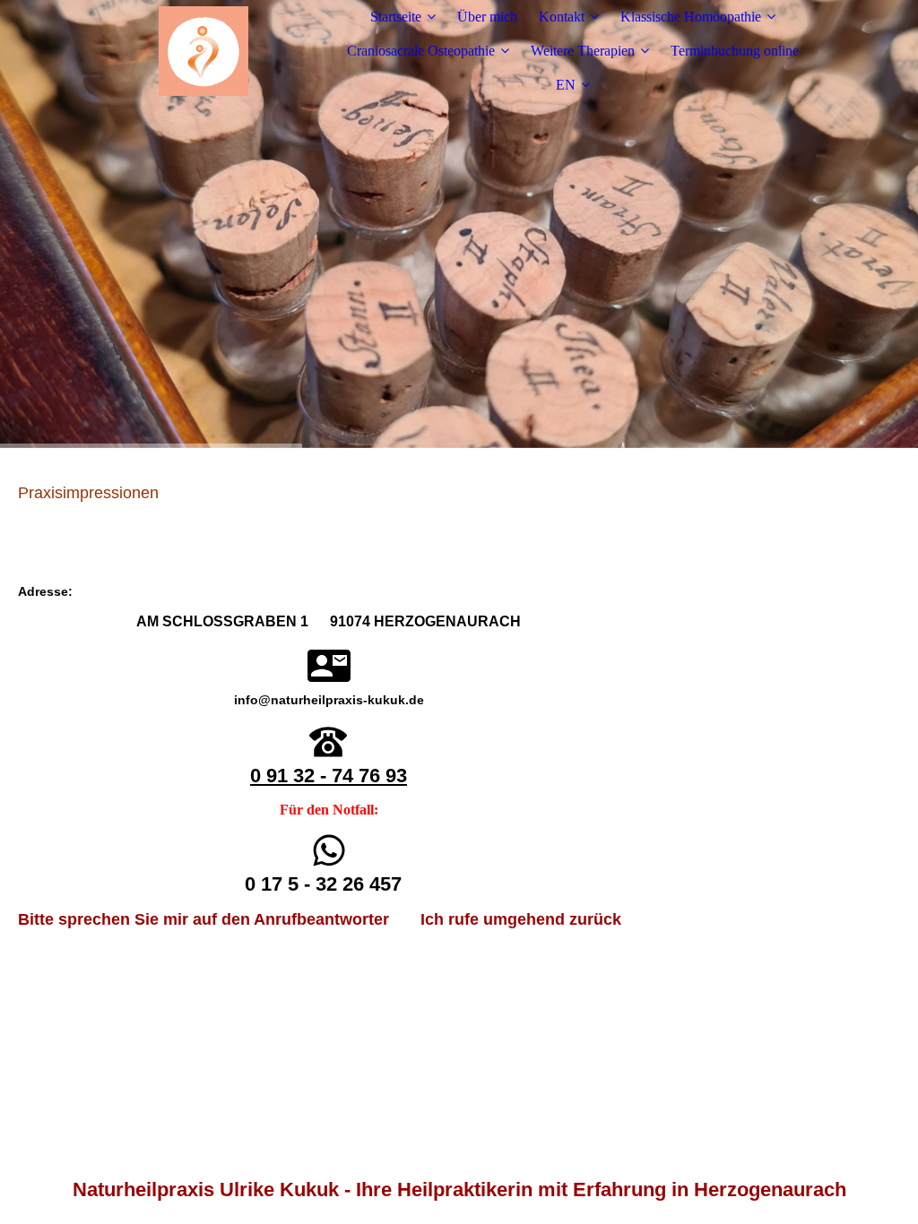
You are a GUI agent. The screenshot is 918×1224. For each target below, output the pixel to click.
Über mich (487, 16)
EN (566, 84)
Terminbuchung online (735, 50)
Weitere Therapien (583, 50)
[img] (203, 51)
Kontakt (562, 16)
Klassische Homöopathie (690, 16)
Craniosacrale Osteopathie (421, 50)
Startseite (395, 16)
